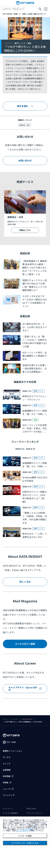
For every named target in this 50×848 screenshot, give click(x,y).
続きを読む (22, 106)
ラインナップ (8, 795)
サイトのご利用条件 (10, 813)
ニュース (6, 789)
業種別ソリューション (12, 751)
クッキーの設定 (25, 836)
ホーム (5, 719)
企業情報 (7, 770)
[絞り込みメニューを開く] (45, 9)
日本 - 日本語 (11, 742)
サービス (7, 757)
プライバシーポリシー (34, 813)
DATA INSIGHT (27, 719)
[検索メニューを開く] (40, 9)
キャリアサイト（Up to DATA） (22, 688)
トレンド (15, 719)
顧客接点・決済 (24, 125)
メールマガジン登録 (25, 643)
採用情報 (7, 776)
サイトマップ (8, 809)
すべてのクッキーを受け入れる (25, 843)
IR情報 (5, 783)
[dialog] (25, 832)
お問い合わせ (25, 160)
